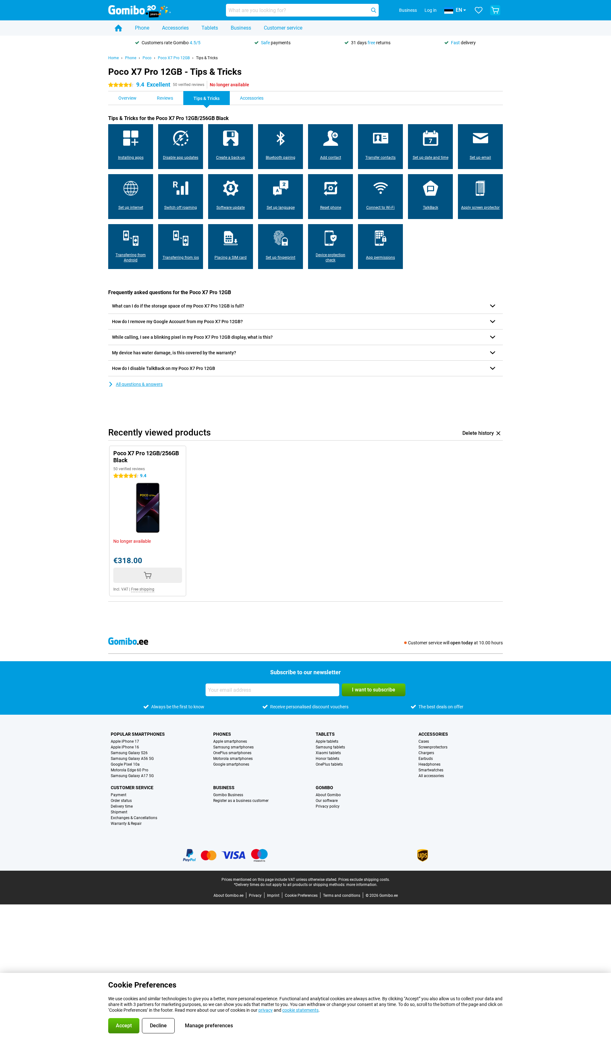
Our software (327, 800)
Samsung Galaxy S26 (129, 753)
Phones (222, 734)
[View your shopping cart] (495, 10)
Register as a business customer (241, 800)
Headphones (429, 764)
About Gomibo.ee (228, 895)
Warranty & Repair (126, 823)
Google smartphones (231, 764)
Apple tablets (327, 741)
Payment (118, 795)
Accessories (175, 28)
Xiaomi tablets (328, 753)
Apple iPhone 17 (125, 741)
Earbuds (425, 758)
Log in (431, 10)
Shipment (119, 812)
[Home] (118, 28)
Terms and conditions (341, 895)
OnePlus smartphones (232, 753)
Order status (121, 800)
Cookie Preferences (301, 895)
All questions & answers (139, 384)
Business (241, 28)
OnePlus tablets (329, 764)
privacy (265, 1010)
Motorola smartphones (233, 758)
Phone (142, 28)
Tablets (209, 28)
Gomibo (324, 787)
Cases (423, 741)
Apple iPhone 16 (125, 747)
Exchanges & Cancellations (134, 818)
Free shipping (142, 589)
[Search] (374, 10)
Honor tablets (327, 758)
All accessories (431, 776)
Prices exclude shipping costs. (364, 879)
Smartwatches (430, 770)
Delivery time (122, 806)
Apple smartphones (230, 741)
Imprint (273, 895)
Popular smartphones (138, 734)
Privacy (255, 895)
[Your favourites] (478, 10)
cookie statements (300, 1010)
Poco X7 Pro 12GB (174, 58)
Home (113, 58)
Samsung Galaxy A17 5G (132, 776)
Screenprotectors (432, 747)
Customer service (283, 28)
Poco (147, 58)
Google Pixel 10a (125, 764)
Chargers (426, 753)
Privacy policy (328, 806)
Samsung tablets (330, 747)
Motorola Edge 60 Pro (129, 770)
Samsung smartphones (233, 747)
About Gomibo (328, 795)
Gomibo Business (228, 795)
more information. (361, 884)
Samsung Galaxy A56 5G (132, 758)
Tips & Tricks (207, 58)
